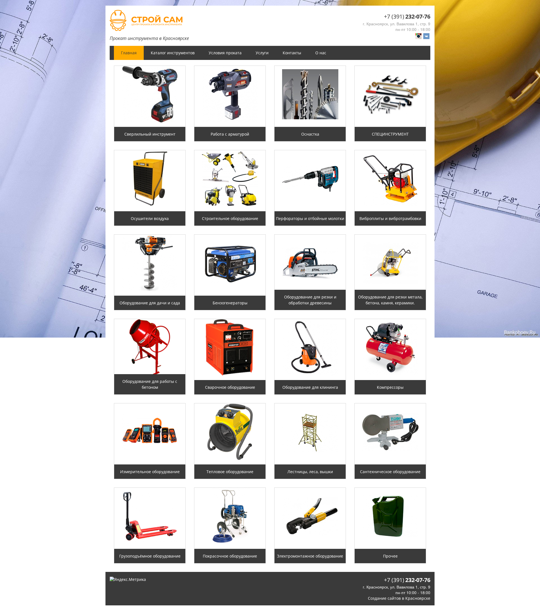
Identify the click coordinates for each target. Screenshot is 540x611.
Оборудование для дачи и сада (150, 303)
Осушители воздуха (150, 218)
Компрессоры (390, 387)
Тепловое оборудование (229, 471)
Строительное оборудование (230, 218)
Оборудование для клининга (310, 387)
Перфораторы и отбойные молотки (310, 218)
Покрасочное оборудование (230, 556)
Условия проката (225, 52)
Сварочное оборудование (230, 387)
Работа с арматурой (230, 134)
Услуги (262, 52)
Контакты (292, 52)
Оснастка (310, 134)
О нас (320, 52)
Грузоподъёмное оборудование (150, 556)
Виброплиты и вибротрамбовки (390, 218)
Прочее (390, 556)
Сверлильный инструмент (150, 134)
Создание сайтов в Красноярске (399, 598)
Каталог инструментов (173, 52)
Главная (129, 52)
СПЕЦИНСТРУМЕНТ (390, 134)
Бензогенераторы (230, 303)
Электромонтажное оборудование (310, 556)
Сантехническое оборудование (390, 471)
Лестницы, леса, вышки (310, 471)
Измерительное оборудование (150, 471)
